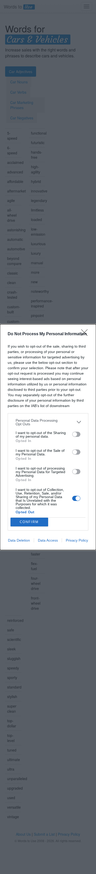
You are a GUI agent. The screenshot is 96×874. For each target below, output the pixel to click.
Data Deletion (19, 540)
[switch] (76, 434)
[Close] (86, 334)
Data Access (48, 540)
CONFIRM (29, 522)
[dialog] (48, 437)
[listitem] (48, 422)
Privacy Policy (77, 540)
